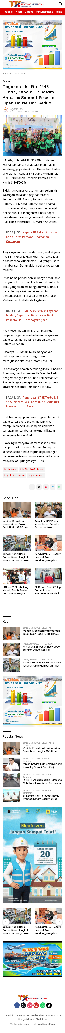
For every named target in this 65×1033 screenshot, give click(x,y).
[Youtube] (36, 1005)
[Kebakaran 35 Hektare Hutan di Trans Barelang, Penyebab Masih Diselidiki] (49, 543)
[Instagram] (30, 1005)
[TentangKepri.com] (26, 4)
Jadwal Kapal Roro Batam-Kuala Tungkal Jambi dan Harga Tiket (16, 557)
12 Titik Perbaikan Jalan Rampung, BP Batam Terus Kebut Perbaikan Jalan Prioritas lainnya (42, 781)
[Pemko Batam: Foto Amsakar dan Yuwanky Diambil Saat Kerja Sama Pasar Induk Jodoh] (11, 764)
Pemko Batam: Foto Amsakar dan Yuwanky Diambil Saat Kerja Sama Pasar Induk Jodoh (42, 765)
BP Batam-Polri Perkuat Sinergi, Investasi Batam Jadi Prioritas (41, 797)
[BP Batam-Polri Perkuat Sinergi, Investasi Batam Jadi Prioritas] (11, 795)
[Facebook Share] (32, 487)
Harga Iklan (25, 1019)
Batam (6, 81)
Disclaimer (41, 1019)
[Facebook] (17, 1005)
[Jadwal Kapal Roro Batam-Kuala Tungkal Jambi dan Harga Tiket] (17, 543)
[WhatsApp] (42, 1005)
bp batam (10, 469)
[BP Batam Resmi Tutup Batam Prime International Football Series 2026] (49, 576)
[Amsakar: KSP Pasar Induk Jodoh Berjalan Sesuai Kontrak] (49, 510)
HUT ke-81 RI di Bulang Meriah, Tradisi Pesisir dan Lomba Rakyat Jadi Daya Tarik (15, 590)
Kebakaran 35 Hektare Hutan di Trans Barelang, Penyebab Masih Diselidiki (48, 557)
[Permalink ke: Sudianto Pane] (5, 110)
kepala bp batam (14, 475)
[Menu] (5, 4)
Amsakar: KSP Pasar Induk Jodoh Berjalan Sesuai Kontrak (47, 524)
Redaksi (10, 1015)
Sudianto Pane (16, 108)
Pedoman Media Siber (31, 1015)
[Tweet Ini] (39, 487)
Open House (36, 475)
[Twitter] (23, 1005)
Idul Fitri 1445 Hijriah (31, 469)
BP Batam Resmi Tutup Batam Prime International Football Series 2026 (48, 590)
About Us (53, 1015)
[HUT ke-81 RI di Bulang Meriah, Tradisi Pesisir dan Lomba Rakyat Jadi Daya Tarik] (17, 576)
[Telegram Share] (52, 487)
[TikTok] (49, 1005)
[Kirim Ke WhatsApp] (59, 487)
